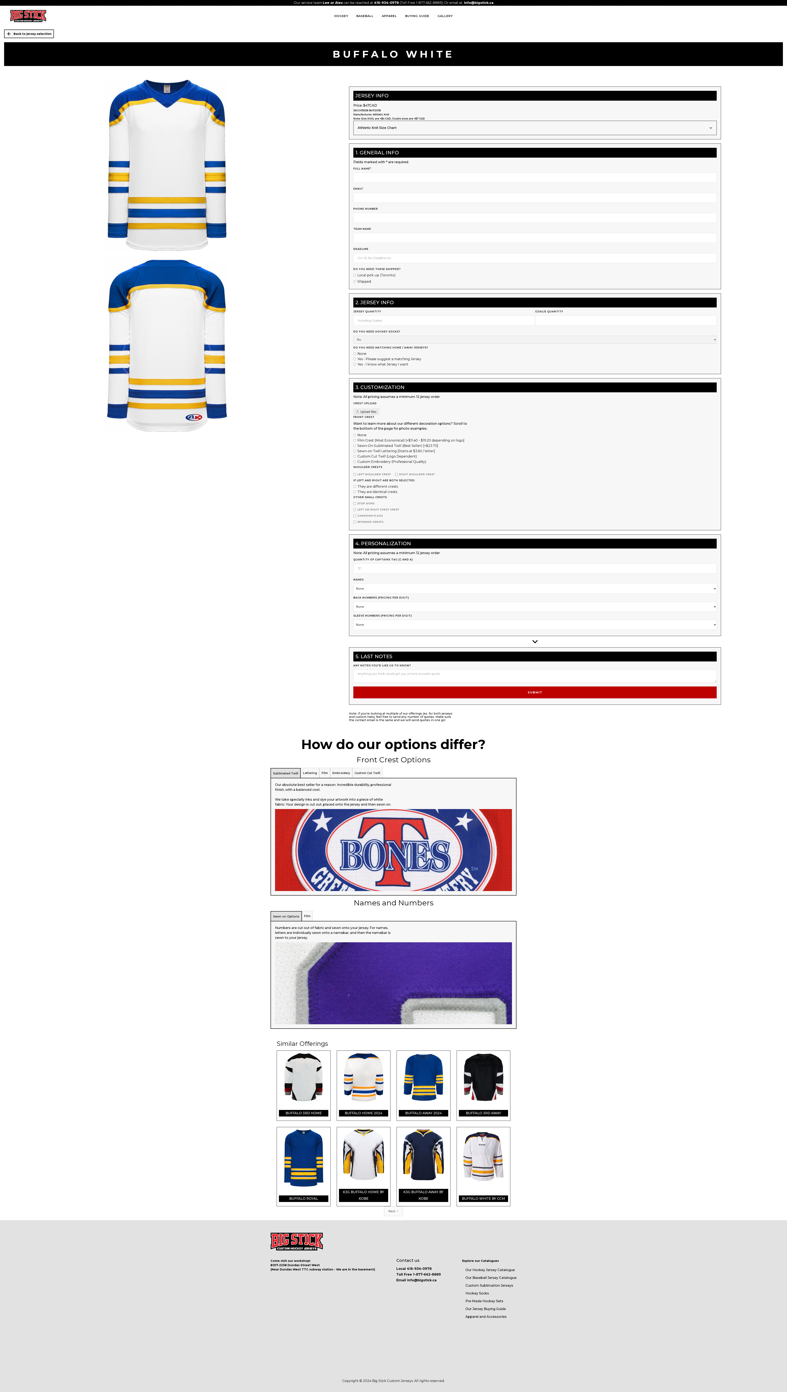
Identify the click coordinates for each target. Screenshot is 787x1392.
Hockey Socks (477, 1293)
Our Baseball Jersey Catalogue (490, 1278)
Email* (358, 188)
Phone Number (365, 208)
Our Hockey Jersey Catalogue (490, 1270)
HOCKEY (341, 16)
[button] (535, 128)
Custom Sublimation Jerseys (489, 1285)
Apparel (389, 16)
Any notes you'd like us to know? (382, 665)
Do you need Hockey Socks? (376, 331)
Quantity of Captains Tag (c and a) (383, 559)
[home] (28, 16)
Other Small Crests (370, 497)
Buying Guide (417, 16)
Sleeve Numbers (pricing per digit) (382, 615)
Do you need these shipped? (377, 269)
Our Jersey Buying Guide (485, 1309)
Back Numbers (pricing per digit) (381, 597)
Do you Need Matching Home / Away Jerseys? (390, 347)
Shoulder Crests (367, 467)
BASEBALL (365, 16)
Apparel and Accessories (486, 1317)
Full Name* (362, 168)
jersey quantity (367, 311)
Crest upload (365, 403)
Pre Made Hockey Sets (484, 1301)
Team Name (362, 228)
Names (358, 579)
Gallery (445, 16)
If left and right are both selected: (384, 480)
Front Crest (363, 417)
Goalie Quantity (549, 311)
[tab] (286, 773)
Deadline (360, 248)
